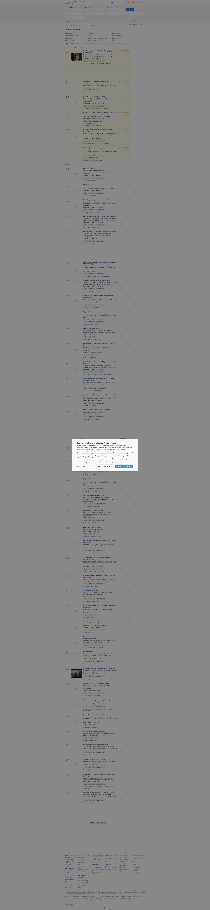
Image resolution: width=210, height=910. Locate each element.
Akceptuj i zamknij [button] (124, 466)
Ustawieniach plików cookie (98, 462)
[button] (81, 466)
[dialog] (105, 455)
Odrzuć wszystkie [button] (104, 466)
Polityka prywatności (112, 462)
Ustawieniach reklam (114, 460)
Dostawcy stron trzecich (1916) (86, 454)
